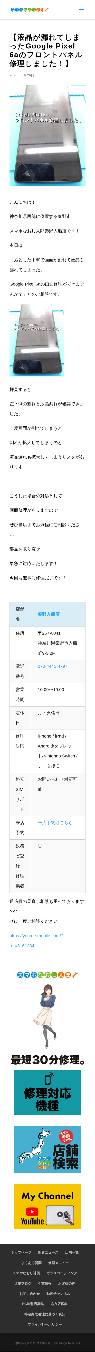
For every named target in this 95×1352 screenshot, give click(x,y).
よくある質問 (31, 1263)
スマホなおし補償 (26, 1273)
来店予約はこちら (55, 822)
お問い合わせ (29, 1294)
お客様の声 (66, 1283)
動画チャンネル (58, 1294)
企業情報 (45, 1283)
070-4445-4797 (52, 666)
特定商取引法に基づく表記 (44, 1314)
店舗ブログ (22, 1283)
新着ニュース (48, 1252)
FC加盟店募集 (33, 1304)
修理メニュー (58, 1263)
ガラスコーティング (62, 1273)
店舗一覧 (72, 1252)
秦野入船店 (49, 614)
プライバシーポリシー (45, 1324)
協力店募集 (58, 1304)
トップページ (21, 1252)
